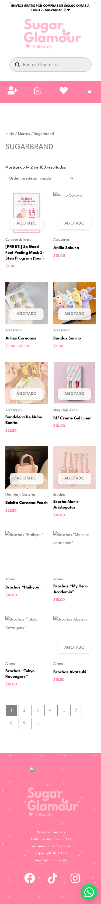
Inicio (9, 134)
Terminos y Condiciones (51, 846)
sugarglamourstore (51, 860)
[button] (89, 892)
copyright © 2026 (51, 853)
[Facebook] (29, 878)
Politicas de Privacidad (51, 839)
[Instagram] (75, 878)
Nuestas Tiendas (51, 832)
